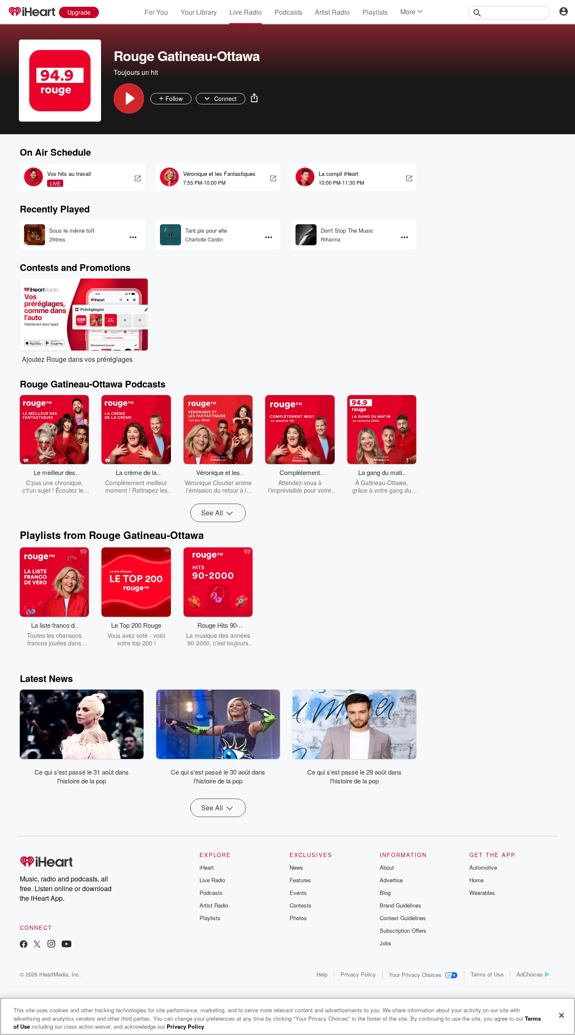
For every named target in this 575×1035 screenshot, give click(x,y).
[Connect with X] (37, 945)
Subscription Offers (403, 930)
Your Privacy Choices (415, 975)
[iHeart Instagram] (51, 945)
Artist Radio (332, 12)
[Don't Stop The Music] (306, 234)
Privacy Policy (358, 974)
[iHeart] (31, 12)
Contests (300, 905)
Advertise (391, 880)
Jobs (385, 943)
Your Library (199, 12)
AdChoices (529, 974)
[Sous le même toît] (34, 234)
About (387, 867)
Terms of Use (487, 974)
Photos (298, 918)
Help (322, 974)
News (296, 867)
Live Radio (245, 12)
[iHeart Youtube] (66, 945)
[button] (129, 98)
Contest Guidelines (403, 918)
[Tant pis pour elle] (170, 234)
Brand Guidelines (400, 905)
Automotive (483, 867)
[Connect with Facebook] (23, 945)
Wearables (482, 893)
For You (156, 12)
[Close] (561, 1015)
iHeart (207, 867)
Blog (385, 893)
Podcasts (288, 12)
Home (476, 880)
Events (298, 893)
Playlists (375, 12)
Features (300, 880)
